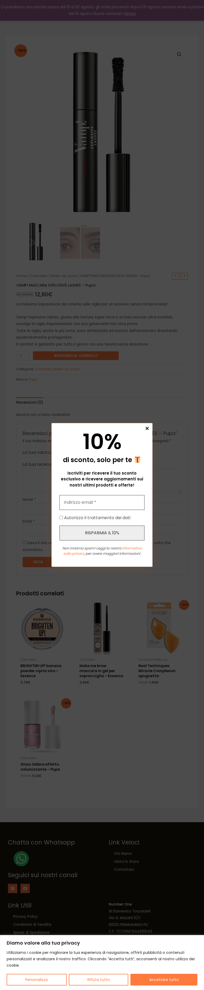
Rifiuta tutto (98, 979)
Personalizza (36, 979)
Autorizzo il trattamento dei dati (96, 517)
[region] (102, 962)
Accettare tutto (164, 979)
